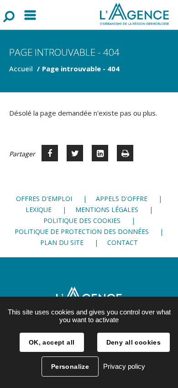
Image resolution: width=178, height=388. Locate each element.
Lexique (39, 209)
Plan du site (62, 242)
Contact (122, 242)
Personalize (70, 366)
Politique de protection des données (82, 231)
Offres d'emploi (44, 198)
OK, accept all (52, 342)
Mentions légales (106, 209)
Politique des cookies (81, 220)
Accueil (21, 68)
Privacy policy (124, 366)
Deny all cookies (133, 342)
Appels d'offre (121, 198)
